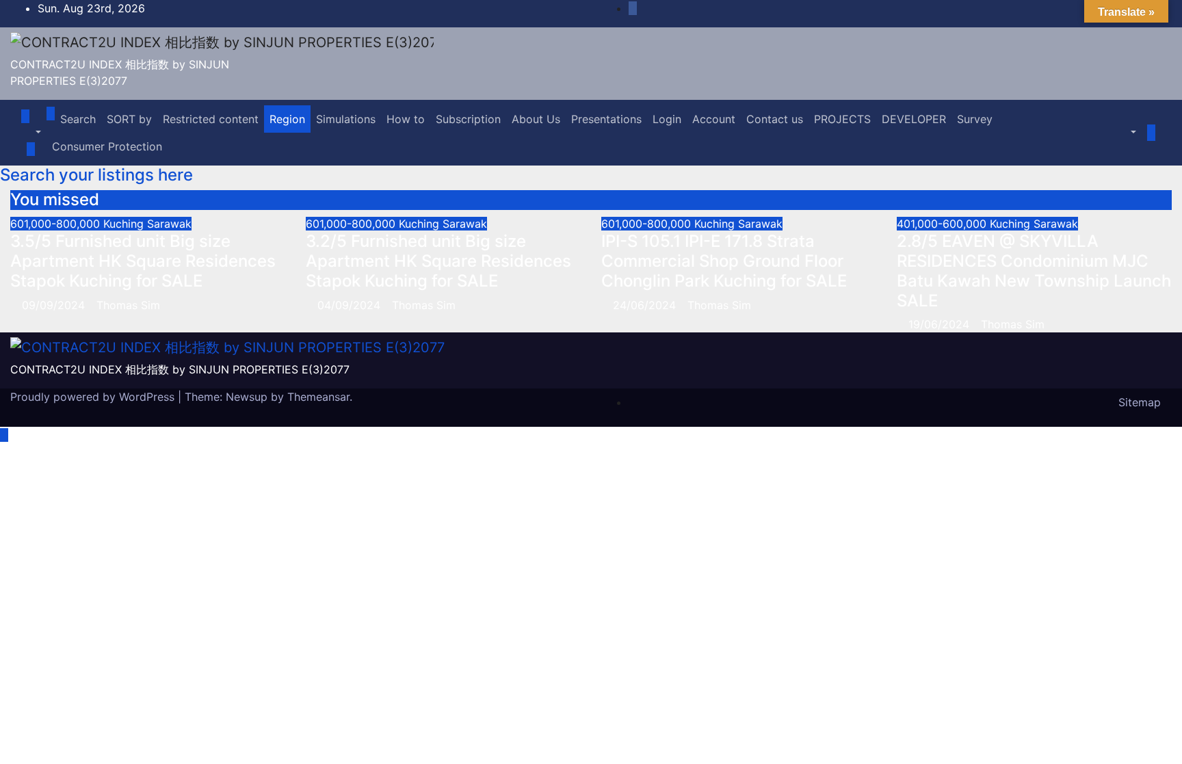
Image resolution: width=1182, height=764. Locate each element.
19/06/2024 (940, 324)
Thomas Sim (128, 305)
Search (78, 119)
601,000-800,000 (56, 223)
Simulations (346, 119)
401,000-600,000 (943, 223)
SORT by (129, 119)
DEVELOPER (914, 119)
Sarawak (169, 223)
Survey (975, 119)
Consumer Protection (107, 146)
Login (667, 119)
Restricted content (211, 119)
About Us (536, 119)
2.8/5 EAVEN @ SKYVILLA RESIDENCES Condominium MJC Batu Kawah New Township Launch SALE (1034, 270)
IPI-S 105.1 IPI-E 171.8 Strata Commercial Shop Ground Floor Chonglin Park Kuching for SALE (724, 261)
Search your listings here (96, 175)
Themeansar (318, 397)
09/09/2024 (55, 305)
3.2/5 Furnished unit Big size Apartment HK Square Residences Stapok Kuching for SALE (438, 261)
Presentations (606, 119)
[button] (31, 133)
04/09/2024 (350, 305)
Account (713, 119)
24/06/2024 (646, 305)
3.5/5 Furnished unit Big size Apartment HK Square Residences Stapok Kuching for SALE (143, 261)
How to (405, 119)
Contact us (774, 119)
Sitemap (1139, 402)
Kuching (125, 223)
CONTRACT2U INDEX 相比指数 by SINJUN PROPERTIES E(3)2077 (180, 369)
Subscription (468, 119)
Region (287, 119)
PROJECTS (842, 119)
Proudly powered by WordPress (94, 397)
